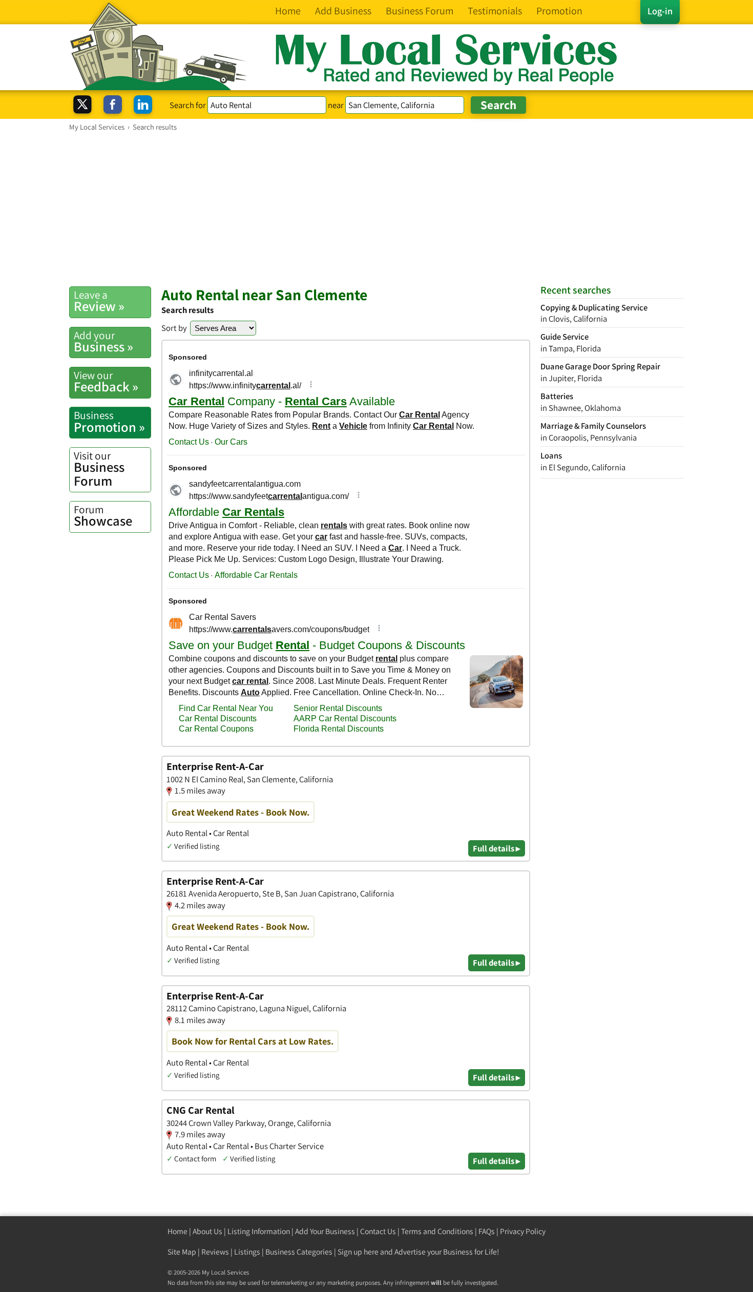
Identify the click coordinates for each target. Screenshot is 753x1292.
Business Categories (298, 1252)
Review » (99, 301)
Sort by (174, 328)
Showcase (103, 516)
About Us (207, 1231)
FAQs (486, 1231)
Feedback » (106, 381)
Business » (103, 342)
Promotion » (109, 421)
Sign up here (358, 1252)
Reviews (215, 1252)
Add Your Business (325, 1231)
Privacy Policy (523, 1231)
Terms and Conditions (437, 1231)
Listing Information (258, 1231)
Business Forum (99, 469)
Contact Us (378, 1231)
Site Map (182, 1252)
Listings (247, 1252)
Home (177, 1231)
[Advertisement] (376, 208)
